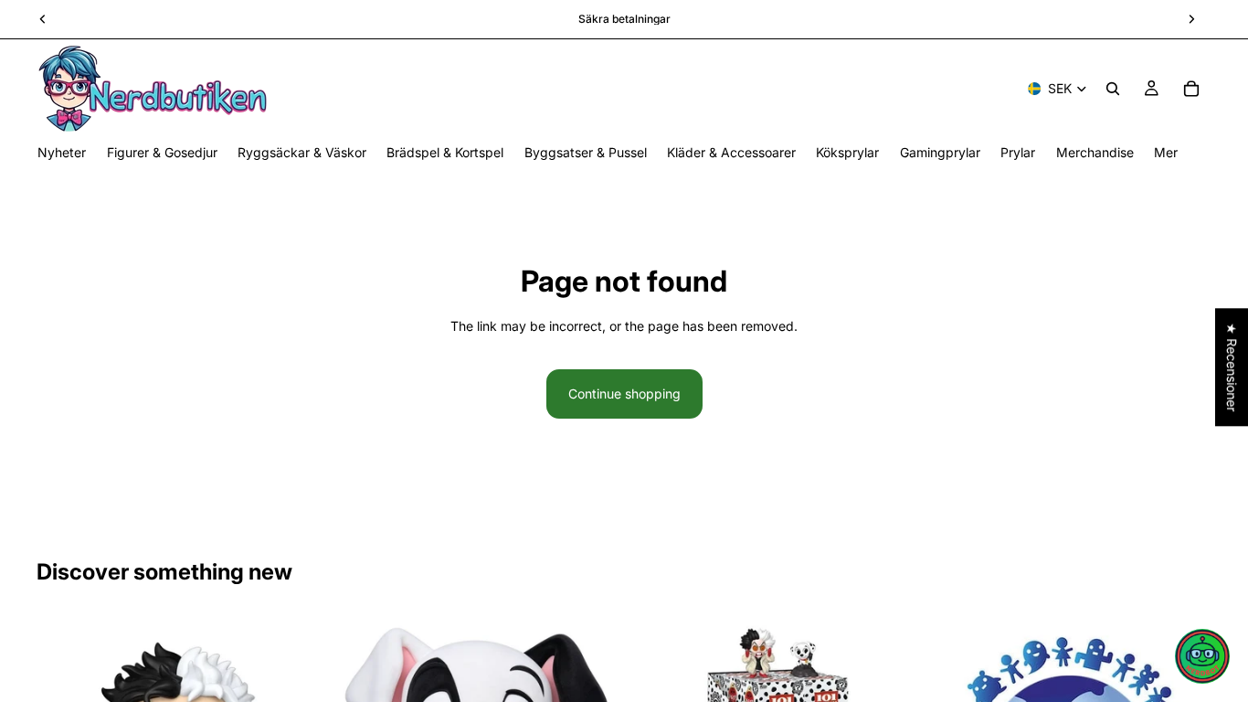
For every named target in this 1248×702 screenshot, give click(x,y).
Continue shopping (624, 393)
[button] (1202, 656)
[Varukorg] (1191, 89)
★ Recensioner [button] (1232, 367)
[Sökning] (1113, 89)
